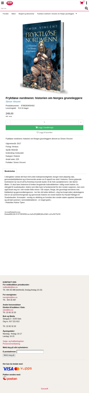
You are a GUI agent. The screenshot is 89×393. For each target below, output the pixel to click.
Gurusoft (44, 389)
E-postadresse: (9, 352)
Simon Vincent (13, 101)
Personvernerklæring (11, 344)
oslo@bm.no (8, 310)
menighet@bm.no (10, 297)
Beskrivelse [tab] (10, 171)
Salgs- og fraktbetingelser (13, 341)
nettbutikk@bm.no (10, 287)
